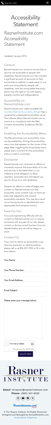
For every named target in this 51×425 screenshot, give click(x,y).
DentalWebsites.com (39, 415)
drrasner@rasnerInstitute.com (30, 390)
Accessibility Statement (25, 418)
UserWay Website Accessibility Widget (22, 112)
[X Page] (33, 398)
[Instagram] (18, 398)
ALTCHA (30, 349)
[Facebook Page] (28, 398)
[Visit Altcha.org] (32, 344)
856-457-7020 (11, 3)
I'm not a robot (17, 343)
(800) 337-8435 (30, 393)
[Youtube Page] (23, 398)
